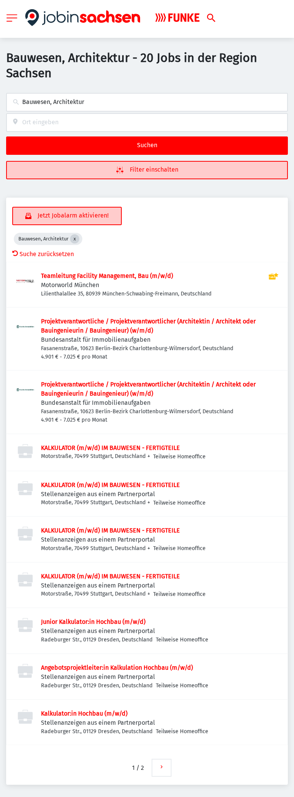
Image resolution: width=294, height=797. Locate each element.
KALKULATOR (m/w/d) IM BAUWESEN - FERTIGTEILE (110, 447)
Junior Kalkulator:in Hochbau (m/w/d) (93, 621)
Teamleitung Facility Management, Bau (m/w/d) (107, 275)
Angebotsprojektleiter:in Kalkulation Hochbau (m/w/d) (117, 667)
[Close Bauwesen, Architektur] (74, 238)
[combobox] (147, 102)
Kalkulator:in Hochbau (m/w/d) (84, 713)
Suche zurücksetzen (47, 254)
